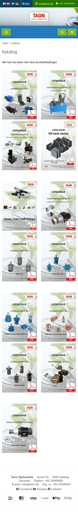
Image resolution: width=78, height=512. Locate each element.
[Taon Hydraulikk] (39, 17)
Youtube (41, 489)
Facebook (25, 489)
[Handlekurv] (72, 32)
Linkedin (56, 489)
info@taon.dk (45, 3)
